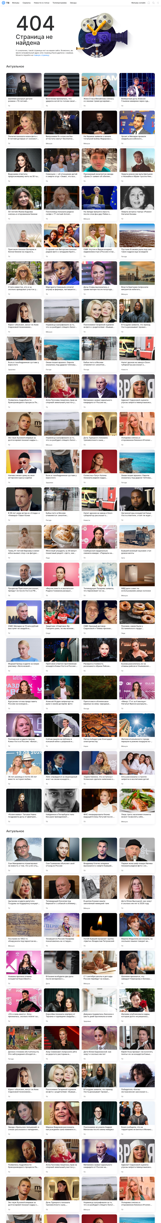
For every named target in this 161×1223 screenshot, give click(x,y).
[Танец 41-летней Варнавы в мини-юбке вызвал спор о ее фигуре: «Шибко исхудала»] (24, 542)
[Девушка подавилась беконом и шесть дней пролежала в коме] (99, 1156)
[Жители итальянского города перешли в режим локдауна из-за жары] (137, 731)
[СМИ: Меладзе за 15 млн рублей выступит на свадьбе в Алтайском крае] (24, 618)
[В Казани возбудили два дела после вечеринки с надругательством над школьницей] (61, 1119)
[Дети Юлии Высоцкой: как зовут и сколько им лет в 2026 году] (137, 1043)
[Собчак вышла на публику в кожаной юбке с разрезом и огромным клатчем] (61, 731)
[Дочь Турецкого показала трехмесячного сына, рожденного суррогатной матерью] (99, 429)
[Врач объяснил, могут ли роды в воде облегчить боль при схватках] (61, 957)
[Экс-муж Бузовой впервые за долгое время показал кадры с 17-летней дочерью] (24, 429)
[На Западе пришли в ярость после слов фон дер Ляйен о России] (99, 203)
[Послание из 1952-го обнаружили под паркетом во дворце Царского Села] (24, 1081)
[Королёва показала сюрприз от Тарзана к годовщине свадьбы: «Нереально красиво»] (61, 1156)
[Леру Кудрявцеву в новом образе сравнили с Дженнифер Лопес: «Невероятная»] (137, 881)
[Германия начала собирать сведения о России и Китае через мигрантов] (137, 957)
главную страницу (41, 55)
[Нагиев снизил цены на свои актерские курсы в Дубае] (24, 467)
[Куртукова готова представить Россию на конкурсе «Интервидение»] (24, 693)
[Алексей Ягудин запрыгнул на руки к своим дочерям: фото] (61, 693)
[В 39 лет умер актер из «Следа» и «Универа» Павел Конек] (24, 505)
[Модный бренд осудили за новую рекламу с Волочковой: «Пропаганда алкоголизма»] (24, 655)
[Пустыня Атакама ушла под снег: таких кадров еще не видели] (137, 241)
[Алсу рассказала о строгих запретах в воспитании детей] (137, 768)
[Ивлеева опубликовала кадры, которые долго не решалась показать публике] (137, 1156)
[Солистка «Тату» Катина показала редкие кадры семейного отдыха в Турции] (99, 467)
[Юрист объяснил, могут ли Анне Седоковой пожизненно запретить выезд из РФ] (24, 316)
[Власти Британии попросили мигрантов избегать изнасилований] (137, 279)
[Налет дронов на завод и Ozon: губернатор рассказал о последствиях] (137, 354)
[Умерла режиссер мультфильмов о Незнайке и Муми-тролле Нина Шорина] (137, 166)
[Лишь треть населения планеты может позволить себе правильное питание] (137, 806)
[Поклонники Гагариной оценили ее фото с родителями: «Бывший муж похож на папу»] (99, 316)
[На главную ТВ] (7, 3)
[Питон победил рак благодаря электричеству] (99, 731)
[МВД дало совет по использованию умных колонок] (137, 580)
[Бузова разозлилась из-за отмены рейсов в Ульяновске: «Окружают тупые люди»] (137, 655)
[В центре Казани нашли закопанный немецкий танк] (99, 1043)
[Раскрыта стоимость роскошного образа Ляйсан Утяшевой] (99, 655)
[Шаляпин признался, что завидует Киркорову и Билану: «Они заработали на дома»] (137, 1119)
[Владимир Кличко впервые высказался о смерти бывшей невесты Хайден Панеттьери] (99, 1006)
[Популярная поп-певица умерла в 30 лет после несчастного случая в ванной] (99, 844)
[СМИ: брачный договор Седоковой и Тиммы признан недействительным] (99, 618)
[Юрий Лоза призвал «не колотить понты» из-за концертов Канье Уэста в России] (137, 1194)
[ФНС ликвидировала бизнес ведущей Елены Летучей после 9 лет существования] (99, 806)
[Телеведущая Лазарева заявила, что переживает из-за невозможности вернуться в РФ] (99, 580)
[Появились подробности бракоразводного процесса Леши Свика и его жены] (24, 392)
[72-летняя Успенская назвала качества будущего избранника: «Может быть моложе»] (99, 881)
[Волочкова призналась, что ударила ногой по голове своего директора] (61, 90)
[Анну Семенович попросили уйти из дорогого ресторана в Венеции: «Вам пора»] (61, 1194)
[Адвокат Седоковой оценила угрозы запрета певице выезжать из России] (137, 392)
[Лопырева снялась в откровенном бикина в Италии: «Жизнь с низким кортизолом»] (137, 429)
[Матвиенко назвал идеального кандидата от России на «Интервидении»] (99, 392)
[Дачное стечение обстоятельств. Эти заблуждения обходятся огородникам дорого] (24, 1194)
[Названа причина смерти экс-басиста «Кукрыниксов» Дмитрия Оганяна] (24, 844)
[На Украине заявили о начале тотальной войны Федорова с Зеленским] (99, 128)
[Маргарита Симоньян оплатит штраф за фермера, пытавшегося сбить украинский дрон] (61, 279)
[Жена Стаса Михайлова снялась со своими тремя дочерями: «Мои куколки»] (99, 90)
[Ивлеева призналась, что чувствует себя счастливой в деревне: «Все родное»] (61, 881)
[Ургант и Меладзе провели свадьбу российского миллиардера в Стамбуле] (137, 128)
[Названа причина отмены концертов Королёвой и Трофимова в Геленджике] (24, 1119)
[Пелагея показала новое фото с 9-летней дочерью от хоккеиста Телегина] (24, 128)
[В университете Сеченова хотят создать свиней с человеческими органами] (99, 957)
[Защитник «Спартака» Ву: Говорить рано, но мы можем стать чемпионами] (61, 618)
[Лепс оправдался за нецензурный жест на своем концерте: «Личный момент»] (61, 768)
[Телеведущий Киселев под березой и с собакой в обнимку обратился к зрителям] (61, 1043)
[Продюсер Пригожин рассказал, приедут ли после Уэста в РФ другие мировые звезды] (24, 580)
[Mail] (3, 3)
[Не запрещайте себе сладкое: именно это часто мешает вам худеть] (99, 919)
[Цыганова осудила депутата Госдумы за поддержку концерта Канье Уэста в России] (24, 1043)
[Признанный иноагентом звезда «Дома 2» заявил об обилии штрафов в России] (99, 166)
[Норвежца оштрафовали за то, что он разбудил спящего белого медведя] (61, 316)
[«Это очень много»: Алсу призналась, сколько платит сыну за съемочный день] (24, 1156)
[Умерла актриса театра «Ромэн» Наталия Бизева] (137, 203)
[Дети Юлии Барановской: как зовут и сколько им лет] (99, 1194)
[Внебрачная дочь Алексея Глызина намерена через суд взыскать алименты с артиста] (137, 90)
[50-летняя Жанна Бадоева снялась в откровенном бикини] (24, 203)
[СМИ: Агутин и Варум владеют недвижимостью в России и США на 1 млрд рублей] (99, 241)
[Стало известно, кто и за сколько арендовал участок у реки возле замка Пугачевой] (24, 279)
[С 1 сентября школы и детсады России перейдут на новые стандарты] (99, 1119)
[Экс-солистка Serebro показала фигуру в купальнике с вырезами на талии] (137, 919)
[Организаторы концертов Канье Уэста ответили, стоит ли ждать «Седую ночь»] (137, 505)
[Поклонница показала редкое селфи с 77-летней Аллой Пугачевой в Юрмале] (61, 203)
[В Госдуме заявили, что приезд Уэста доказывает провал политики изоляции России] (137, 316)
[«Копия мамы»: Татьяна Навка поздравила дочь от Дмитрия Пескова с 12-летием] (24, 806)
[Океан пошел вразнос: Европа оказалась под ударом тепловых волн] (61, 354)
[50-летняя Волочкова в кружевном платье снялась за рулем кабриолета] (61, 844)
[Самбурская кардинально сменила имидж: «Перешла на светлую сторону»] (99, 542)
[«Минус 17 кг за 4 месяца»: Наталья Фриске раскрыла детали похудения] (137, 693)
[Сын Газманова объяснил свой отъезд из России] (61, 1006)
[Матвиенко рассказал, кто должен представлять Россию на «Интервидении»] (24, 957)
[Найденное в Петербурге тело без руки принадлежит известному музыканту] (61, 806)
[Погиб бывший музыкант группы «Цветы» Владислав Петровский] (99, 1081)
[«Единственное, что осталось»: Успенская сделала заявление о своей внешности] (99, 768)
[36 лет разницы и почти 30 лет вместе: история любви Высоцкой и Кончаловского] (24, 768)
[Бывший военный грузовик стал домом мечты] (137, 542)
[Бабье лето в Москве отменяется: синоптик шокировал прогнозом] (99, 354)
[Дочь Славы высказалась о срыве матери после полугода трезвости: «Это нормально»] (99, 279)
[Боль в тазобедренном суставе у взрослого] (24, 354)
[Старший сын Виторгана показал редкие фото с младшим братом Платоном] (61, 241)
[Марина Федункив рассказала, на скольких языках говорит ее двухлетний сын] (137, 1081)
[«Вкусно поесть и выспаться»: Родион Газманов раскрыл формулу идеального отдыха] (61, 580)
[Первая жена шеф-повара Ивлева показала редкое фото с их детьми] (137, 1006)
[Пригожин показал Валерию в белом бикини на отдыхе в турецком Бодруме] (24, 241)
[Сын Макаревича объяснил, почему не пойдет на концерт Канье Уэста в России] (24, 881)
